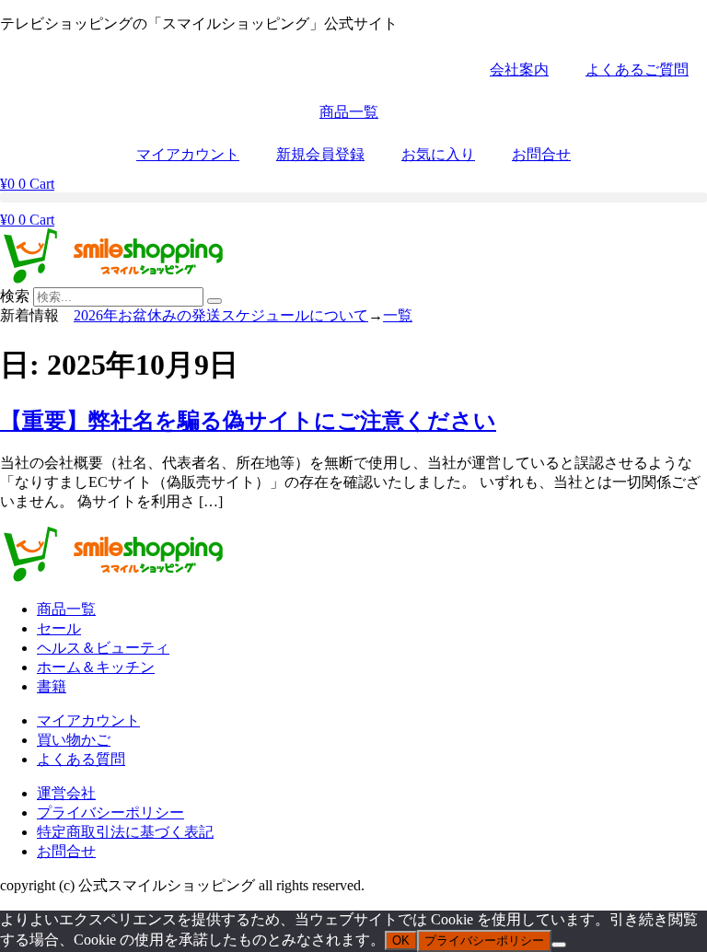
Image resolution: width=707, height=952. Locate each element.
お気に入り (438, 154)
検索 (14, 296)
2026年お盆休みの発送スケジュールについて (221, 315)
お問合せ (541, 154)
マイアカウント (187, 154)
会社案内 (519, 69)
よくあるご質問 (637, 69)
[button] (353, 197)
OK (401, 940)
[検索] (214, 301)
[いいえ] (558, 944)
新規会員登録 (320, 154)
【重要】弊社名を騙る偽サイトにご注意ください (248, 421)
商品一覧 (348, 112)
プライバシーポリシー (484, 940)
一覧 (397, 315)
